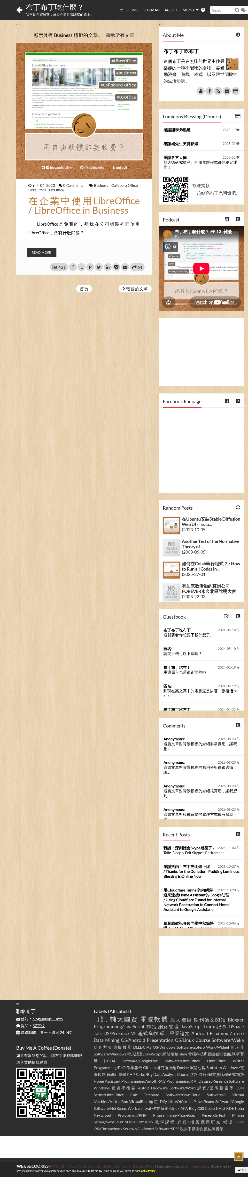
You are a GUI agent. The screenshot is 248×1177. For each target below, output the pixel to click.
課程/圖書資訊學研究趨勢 (221, 1074)
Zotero (237, 1033)
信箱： (41, 1018)
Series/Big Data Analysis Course (162, 1074)
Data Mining (106, 1040)
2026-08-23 (227, 739)
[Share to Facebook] (73, 267)
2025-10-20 (227, 890)
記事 (222, 1026)
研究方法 (103, 1047)
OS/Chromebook (108, 1128)
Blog (192, 1108)
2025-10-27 (227, 866)
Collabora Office (124, 185)
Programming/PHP (110, 1067)
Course (202, 1040)
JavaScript (191, 1026)
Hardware (159, 1088)
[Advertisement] (201, 352)
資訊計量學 (116, 1074)
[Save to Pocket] (116, 267)
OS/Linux (184, 1040)
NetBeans (205, 1101)
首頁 (84, 288)
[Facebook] (209, 91)
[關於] (201, 91)
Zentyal (144, 1108)
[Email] (227, 91)
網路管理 (168, 1026)
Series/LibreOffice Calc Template (126, 1094)
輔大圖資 (124, 1019)
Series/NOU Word (138, 1128)
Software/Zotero (191, 1047)
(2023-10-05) (194, 529)
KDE (230, 1108)
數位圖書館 (213, 1128)
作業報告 (134, 1067)
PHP (131, 1074)
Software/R (216, 1094)
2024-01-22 (227, 709)
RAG (161, 1081)
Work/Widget (217, 1047)
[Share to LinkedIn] (108, 267)
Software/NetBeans (110, 1108)
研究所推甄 (166, 1067)
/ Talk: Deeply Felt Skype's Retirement (193, 850)
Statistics (214, 1067)
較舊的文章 (136, 288)
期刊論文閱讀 (210, 1019)
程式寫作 (148, 1033)
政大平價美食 (191, 1128)
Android (199, 1033)
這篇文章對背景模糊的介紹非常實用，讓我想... (200, 746)
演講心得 (198, 1067)
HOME (133, 10)
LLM (240, 1088)
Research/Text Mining (223, 1115)
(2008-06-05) (194, 552)
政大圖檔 (181, 1019)
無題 (194, 1074)
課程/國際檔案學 (215, 1088)
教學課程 (165, 1122)
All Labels (119, 1011)
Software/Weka (228, 1040)
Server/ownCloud (108, 1122)
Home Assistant (107, 1081)
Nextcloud (102, 1115)
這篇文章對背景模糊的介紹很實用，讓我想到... (200, 793)
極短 (153, 1101)
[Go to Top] (238, 1156)
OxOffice (56, 190)
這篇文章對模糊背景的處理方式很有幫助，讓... (200, 816)
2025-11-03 (227, 848)
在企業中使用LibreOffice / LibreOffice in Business (84, 205)
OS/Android (133, 1040)
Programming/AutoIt (138, 1081)
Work (132, 1108)
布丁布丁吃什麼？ (55, 6)
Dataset (205, 1081)
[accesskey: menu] (124, 7)
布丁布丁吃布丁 (177, 630)
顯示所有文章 (119, 35)
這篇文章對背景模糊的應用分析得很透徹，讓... (200, 769)
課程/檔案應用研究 (199, 1122)
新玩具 (237, 1047)
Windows (102, 1088)
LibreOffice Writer (225, 1060)
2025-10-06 (227, 923)
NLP (192, 1101)
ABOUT (171, 10)
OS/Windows (164, 1047)
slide (183, 1054)
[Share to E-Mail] (125, 267)
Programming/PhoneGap (174, 1115)
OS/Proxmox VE (120, 1033)
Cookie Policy (147, 1170)
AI (196, 1081)
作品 (151, 1026)
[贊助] (236, 91)
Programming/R (179, 1081)
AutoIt (143, 1088)
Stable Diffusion (139, 1122)
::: (121, 10)
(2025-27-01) (194, 574)
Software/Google (229, 1101)
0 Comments (74, 185)
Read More (41, 252)
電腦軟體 (154, 1019)
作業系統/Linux (165, 1108)
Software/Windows (110, 1054)
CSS (200, 1108)
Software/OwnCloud (183, 1094)
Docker (183, 1067)
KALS (220, 1108)
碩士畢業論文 (175, 1033)
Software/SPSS (167, 1128)
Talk (98, 1033)
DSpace (236, 1026)
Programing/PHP (132, 1115)
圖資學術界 (123, 1088)
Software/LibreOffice (182, 1060)
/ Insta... (211, 521)
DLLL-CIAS (142, 1047)
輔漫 (228, 1122)
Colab (210, 1108)
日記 (101, 1019)
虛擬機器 (122, 1047)
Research (220, 1081)
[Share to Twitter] (99, 267)
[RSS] (218, 91)
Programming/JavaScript (119, 1026)
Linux (209, 1026)
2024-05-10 (227, 649)
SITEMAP (151, 10)
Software (236, 1081)
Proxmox (219, 1033)
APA (184, 1108)
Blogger (236, 1019)
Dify (163, 1101)
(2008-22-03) (194, 596)
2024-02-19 (227, 667)
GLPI (239, 1122)
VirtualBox (138, 1101)
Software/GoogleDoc (140, 1060)
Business (101, 185)
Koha (239, 1108)
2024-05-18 (227, 630)
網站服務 (170, 1054)
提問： (32, 1025)
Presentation (160, 1040)
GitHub (149, 1067)
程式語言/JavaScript (144, 1054)
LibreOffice (37, 190)
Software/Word (183, 1088)
